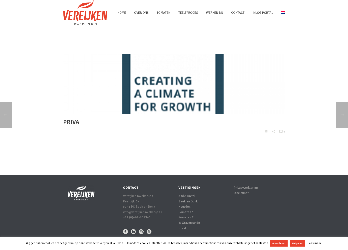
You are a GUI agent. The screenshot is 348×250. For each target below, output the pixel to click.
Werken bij (214, 13)
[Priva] (174, 84)
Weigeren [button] (297, 243)
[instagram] (141, 232)
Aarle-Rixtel (186, 196)
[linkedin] (133, 232)
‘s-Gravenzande (189, 223)
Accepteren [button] (278, 243)
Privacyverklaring (246, 188)
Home (121, 13)
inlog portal (263, 13)
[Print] (266, 131)
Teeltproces (188, 13)
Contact (237, 13)
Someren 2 (186, 217)
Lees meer (314, 243)
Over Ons (141, 13)
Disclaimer (241, 193)
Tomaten (163, 13)
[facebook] (125, 232)
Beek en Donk (188, 201)
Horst (182, 228)
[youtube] (149, 232)
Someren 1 (186, 212)
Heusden (184, 207)
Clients (268, 39)
